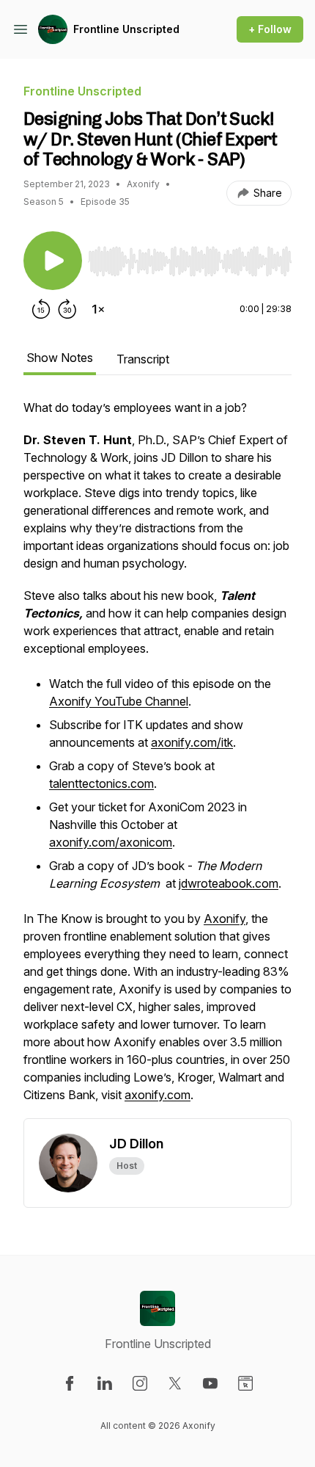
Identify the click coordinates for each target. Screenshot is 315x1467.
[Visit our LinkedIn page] (104, 1383)
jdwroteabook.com (228, 883)
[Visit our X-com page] (175, 1383)
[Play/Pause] (52, 260)
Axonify (224, 918)
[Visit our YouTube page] (210, 1383)
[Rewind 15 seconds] (41, 309)
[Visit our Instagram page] (140, 1383)
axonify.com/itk (192, 742)
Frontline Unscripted (126, 29)
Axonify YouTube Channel (118, 701)
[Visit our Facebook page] (69, 1383)
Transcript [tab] (142, 359)
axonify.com (157, 1094)
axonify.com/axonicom (110, 842)
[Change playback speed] (98, 309)
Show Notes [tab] (59, 357)
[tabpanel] (157, 758)
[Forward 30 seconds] (67, 309)
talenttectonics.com (101, 783)
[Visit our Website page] (245, 1383)
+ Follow (270, 29)
